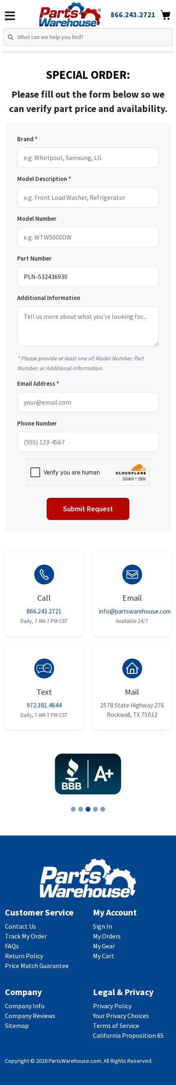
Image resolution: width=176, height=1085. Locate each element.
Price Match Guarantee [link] (37, 965)
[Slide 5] (102, 809)
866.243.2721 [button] (133, 14)
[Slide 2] (80, 809)
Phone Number (37, 423)
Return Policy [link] (24, 956)
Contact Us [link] (20, 926)
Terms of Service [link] (116, 1025)
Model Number (36, 218)
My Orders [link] (107, 936)
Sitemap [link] (17, 1025)
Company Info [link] (25, 1006)
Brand (25, 139)
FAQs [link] (12, 946)
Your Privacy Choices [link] (121, 1016)
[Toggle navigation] (10, 16)
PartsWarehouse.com (75, 1060)
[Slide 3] (88, 809)
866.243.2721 (44, 611)
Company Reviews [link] (30, 1016)
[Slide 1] (73, 809)
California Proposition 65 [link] (128, 1035)
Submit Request (88, 508)
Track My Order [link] (26, 936)
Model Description (42, 179)
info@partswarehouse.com (135, 611)
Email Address (36, 383)
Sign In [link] (102, 926)
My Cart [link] (103, 956)
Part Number (34, 258)
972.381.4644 (44, 705)
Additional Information (48, 298)
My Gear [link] (104, 946)
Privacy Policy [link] (112, 1006)
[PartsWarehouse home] (81, 12)
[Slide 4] (95, 809)
